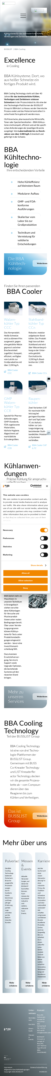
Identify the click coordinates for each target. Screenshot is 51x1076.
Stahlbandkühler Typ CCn (36, 323)
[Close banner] (47, 486)
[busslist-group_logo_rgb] (8, 3)
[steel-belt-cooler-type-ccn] (38, 302)
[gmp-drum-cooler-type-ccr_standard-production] (13, 381)
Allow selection (25, 580)
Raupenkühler (35, 400)
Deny (25, 588)
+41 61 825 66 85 (41, 1029)
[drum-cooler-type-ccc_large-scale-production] (13, 302)
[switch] (44, 538)
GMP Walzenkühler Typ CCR (11, 404)
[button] (25, 184)
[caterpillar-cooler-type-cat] (38, 381)
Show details (37, 565)
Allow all (26, 573)
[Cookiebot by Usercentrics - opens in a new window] (30, 486)
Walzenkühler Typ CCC (11, 323)
